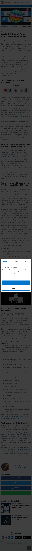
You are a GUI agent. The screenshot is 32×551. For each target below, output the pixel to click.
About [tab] (26, 261)
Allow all (16, 282)
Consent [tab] (5, 261)
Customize (15, 288)
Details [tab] (16, 261)
